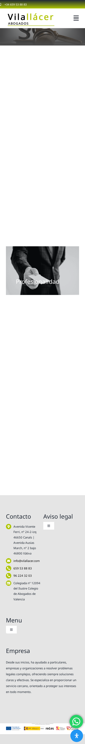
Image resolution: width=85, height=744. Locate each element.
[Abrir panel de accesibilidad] (76, 735)
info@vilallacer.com (26, 561)
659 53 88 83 (22, 568)
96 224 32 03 (22, 576)
